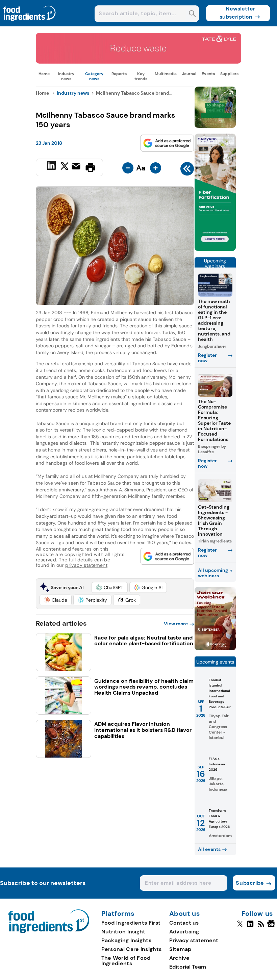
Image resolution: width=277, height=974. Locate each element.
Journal (189, 73)
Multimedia (166, 73)
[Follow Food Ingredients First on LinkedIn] (250, 926)
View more (176, 623)
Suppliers (229, 73)
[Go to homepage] (48, 931)
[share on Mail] (76, 166)
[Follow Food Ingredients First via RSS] (261, 926)
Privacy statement (193, 940)
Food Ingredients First (131, 923)
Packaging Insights (126, 940)
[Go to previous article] (187, 170)
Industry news (66, 76)
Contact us (184, 923)
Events (208, 73)
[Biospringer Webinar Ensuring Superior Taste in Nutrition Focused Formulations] (215, 648)
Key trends (140, 76)
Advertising (184, 931)
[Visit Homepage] (29, 24)
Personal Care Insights (131, 949)
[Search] (192, 14)
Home (44, 73)
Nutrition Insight (123, 931)
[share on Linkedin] (52, 166)
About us (184, 913)
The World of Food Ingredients (126, 961)
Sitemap (180, 949)
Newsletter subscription (237, 12)
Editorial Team (187, 967)
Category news (94, 76)
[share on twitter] (64, 167)
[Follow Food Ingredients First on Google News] (272, 926)
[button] (110, 587)
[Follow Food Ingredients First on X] (240, 926)
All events (209, 849)
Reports (119, 73)
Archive (179, 958)
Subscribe (250, 883)
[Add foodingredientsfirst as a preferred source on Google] (167, 143)
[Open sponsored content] (138, 62)
